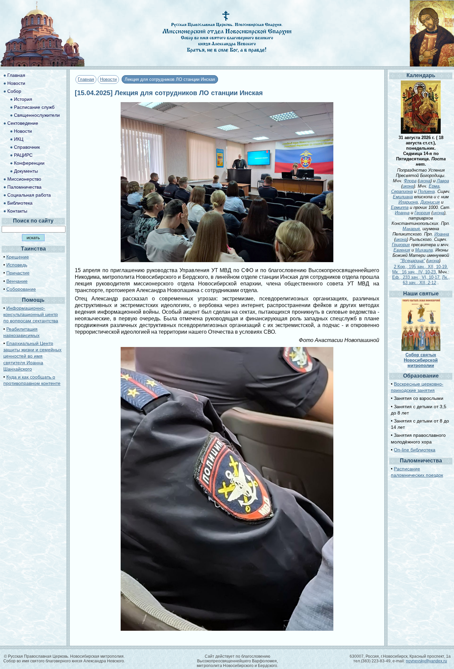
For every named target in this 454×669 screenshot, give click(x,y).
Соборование (21, 289)
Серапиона (402, 191)
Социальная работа (29, 195)
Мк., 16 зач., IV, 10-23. (414, 271)
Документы (26, 171)
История (23, 99)
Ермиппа (399, 207)
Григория (401, 244)
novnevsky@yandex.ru (426, 661)
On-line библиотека (414, 449)
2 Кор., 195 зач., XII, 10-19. (421, 266)
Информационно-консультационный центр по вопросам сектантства (30, 314)
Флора (410, 180)
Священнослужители (37, 115)
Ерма (434, 186)
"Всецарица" (412, 260)
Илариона (408, 202)
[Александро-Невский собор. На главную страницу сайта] (42, 65)
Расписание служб (34, 107)
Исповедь (16, 264)
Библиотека (20, 203)
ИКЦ (18, 139)
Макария (411, 228)
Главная (86, 79)
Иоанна (402, 212)
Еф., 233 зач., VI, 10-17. (416, 277)
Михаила (424, 250)
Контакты (17, 211)
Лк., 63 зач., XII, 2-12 (426, 280)
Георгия (422, 212)
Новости (108, 79)
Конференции (29, 163)
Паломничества (24, 187)
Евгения (402, 250)
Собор (14, 91)
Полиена (426, 191)
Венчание (17, 281)
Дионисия (430, 202)
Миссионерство (24, 179)
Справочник (27, 147)
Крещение (17, 256)
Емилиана (403, 196)
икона (424, 180)
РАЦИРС (23, 155)
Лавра (443, 180)
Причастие (18, 272)
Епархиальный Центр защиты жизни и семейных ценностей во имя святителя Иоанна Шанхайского (32, 356)
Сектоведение (22, 123)
